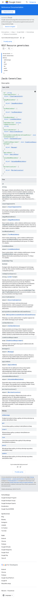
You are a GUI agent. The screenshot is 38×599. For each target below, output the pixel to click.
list (3, 437)
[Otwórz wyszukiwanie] (27, 2)
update (4, 453)
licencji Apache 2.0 (13, 480)
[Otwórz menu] (3, 2)
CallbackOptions (15, 138)
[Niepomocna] (23, 37)
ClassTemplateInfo (16, 96)
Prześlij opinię (8, 41)
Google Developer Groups (8, 500)
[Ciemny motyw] (35, 91)
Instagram (4, 522)
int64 (10, 277)
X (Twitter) (4, 528)
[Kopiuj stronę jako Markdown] (9, 48)
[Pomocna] (21, 37)
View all (3, 558)
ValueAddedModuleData (18, 161)
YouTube (3, 530)
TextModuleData (16, 112)
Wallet (18, 2)
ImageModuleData (16, 103)
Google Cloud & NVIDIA (7, 509)
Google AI (4, 580)
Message (13, 147)
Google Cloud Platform (7, 578)
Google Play (4, 555)
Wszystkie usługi (6, 583)
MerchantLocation (17, 170)
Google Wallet (20, 32)
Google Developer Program (8, 497)
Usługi (13, 32)
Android (3, 538)
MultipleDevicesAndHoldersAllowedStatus (21, 315)
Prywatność (11, 590)
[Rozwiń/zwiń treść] (12, 54)
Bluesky (3, 519)
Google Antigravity (6, 549)
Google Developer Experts (8, 503)
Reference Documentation (12, 7)
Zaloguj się (32, 2)
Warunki (3, 590)
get (3, 423)
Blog (2, 516)
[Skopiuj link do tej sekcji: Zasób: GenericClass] (23, 79)
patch (4, 445)
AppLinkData (14, 154)
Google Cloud (5, 552)
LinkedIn (3, 525)
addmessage (6, 415)
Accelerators (5, 506)
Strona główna (5, 32)
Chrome (3, 541)
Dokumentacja (30, 32)
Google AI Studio (6, 547)
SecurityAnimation (16, 131)
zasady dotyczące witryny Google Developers (21, 482)
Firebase (3, 544)
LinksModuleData (15, 119)
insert (4, 429)
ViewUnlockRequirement (14, 340)
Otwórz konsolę (8, 12)
